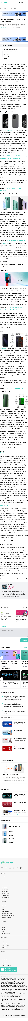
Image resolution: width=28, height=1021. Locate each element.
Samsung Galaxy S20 (9, 130)
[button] (24, 640)
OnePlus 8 (6, 243)
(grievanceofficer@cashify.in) (8, 992)
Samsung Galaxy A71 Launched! (16, 240)
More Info (3, 951)
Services (3, 873)
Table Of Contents (6, 45)
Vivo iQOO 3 (3, 348)
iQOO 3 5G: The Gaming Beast (15, 388)
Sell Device (3, 921)
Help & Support (4, 937)
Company (3, 901)
